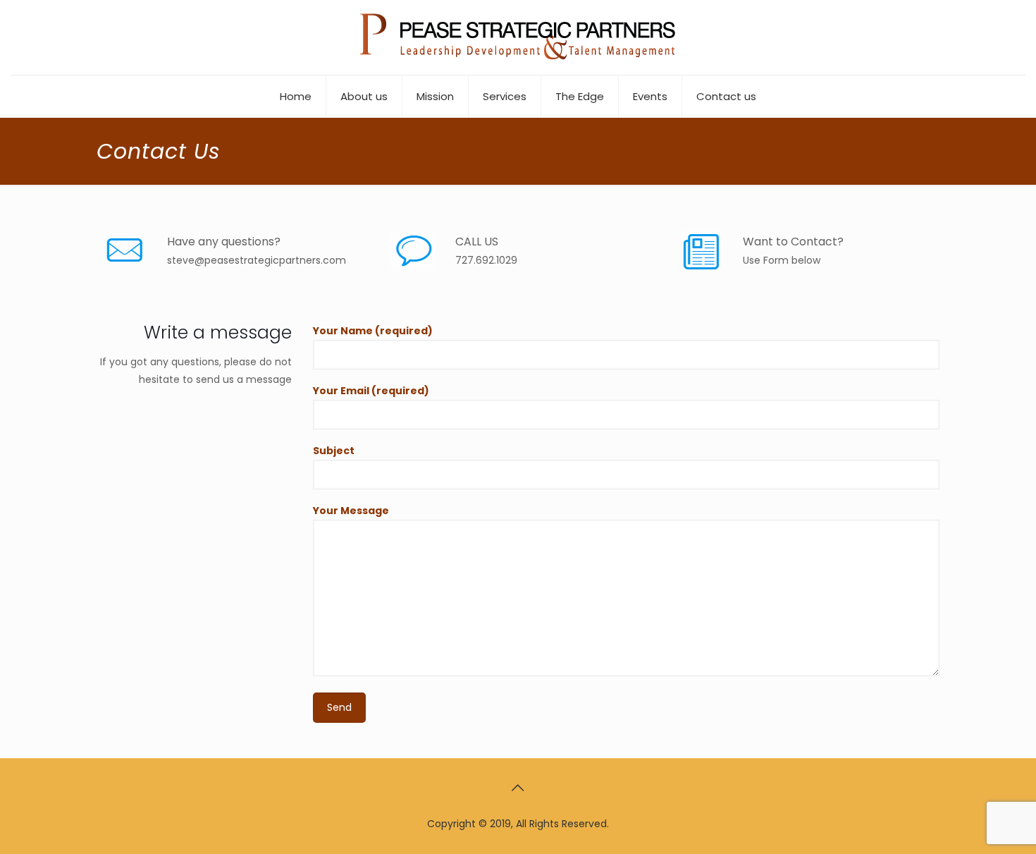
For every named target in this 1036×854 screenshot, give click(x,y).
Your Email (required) (371, 391)
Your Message (351, 511)
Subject (333, 451)
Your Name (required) (373, 331)
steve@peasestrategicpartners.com (256, 260)
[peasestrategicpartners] (517, 37)
